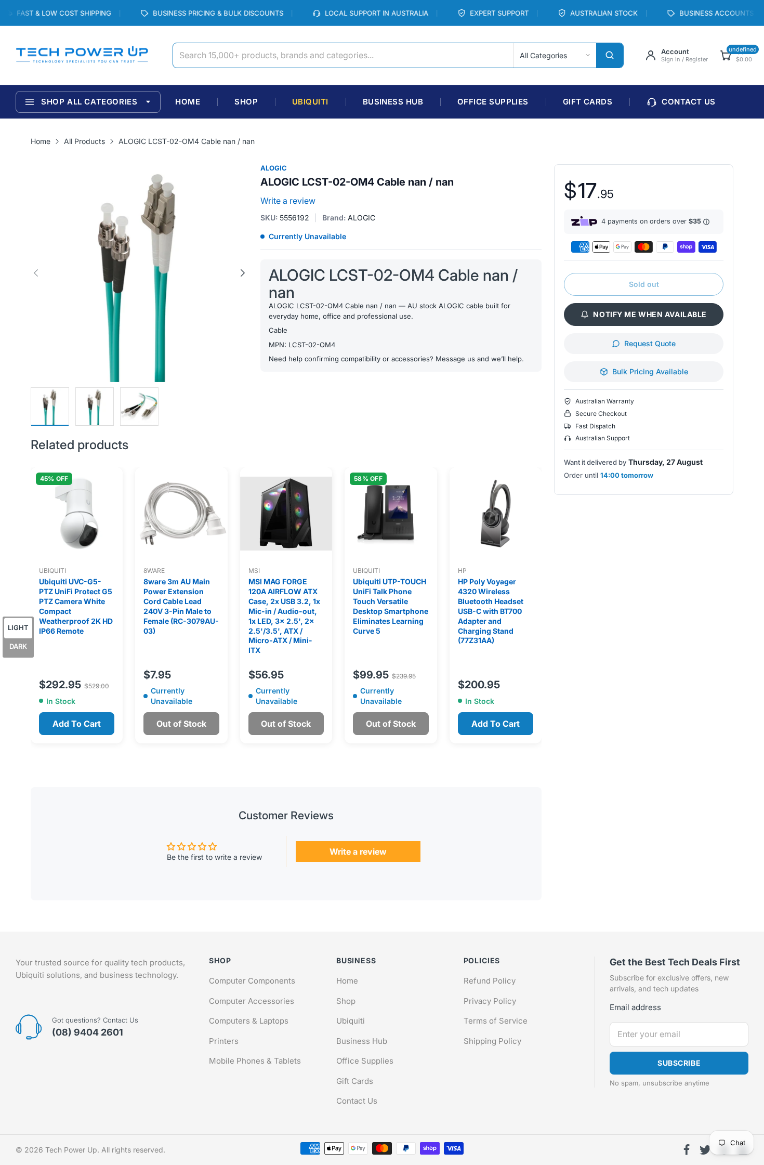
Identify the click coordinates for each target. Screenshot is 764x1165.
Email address (635, 1007)
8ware (154, 570)
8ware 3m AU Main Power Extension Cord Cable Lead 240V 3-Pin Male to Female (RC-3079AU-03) (181, 606)
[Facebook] (686, 1150)
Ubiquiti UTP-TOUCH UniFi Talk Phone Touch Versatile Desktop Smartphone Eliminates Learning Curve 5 (390, 606)
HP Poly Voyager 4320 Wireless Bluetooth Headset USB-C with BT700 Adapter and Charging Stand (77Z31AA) (490, 611)
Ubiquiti (52, 570)
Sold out (644, 284)
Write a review (287, 200)
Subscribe (679, 1062)
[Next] (36, 273)
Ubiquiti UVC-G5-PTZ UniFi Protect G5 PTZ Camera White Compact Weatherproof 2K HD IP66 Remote (76, 606)
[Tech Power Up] (82, 55)
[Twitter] (705, 1150)
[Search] (609, 55)
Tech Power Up (71, 1149)
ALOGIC (273, 168)
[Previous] (243, 273)
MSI (254, 570)
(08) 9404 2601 (87, 1032)
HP (462, 570)
